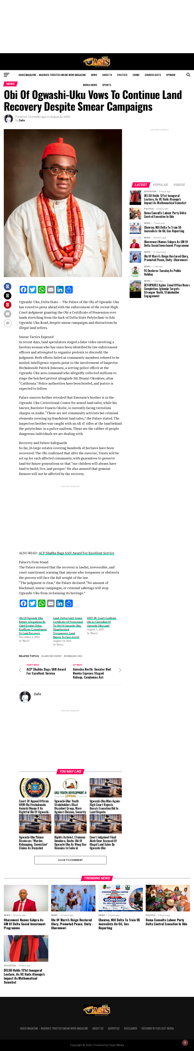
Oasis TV (107, 75)
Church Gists (153, 75)
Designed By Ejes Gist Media (158, 1028)
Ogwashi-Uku (73, 656)
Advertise (114, 1028)
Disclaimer (130, 1028)
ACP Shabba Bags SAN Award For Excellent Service (76, 553)
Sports (106, 85)
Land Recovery (52, 656)
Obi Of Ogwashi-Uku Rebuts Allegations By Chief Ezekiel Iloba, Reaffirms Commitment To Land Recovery (33, 625)
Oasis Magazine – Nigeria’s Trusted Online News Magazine (52, 75)
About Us (97, 1028)
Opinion (170, 75)
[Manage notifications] (185, 1043)
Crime (136, 75)
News (94, 75)
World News (90, 85)
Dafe (22, 120)
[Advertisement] (97, 26)
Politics (122, 75)
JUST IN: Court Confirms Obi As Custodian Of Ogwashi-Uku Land (101, 621)
